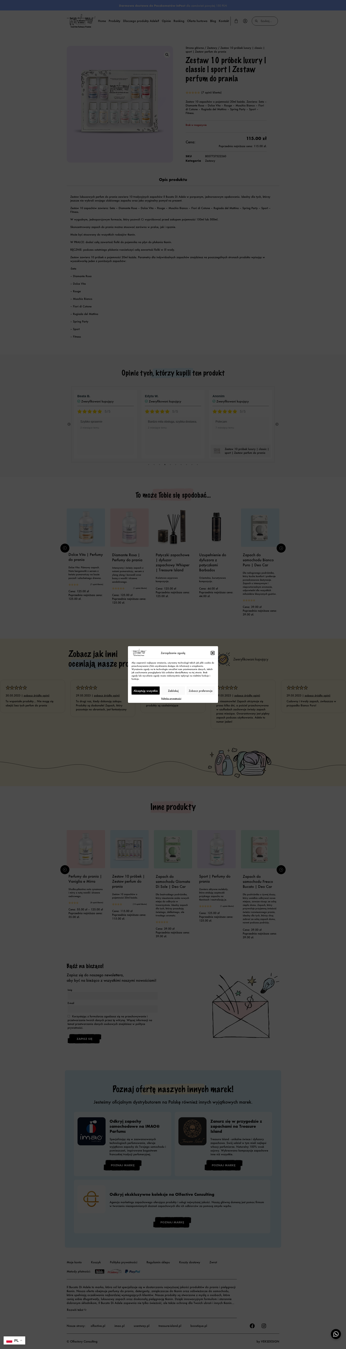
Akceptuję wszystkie (146, 690)
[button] (212, 653)
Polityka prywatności (171, 698)
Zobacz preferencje (200, 690)
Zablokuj (173, 690)
